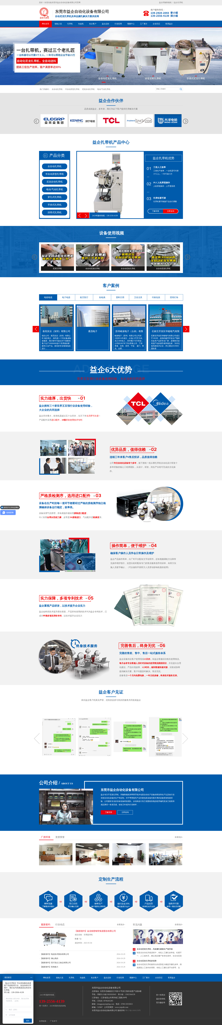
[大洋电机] (53, 120)
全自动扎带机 (57, 89)
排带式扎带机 (55, 212)
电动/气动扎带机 (103, 89)
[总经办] (92, 865)
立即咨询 (170, 211)
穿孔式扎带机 (55, 197)
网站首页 (45, 24)
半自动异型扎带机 (72, 89)
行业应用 (118, 24)
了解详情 (155, 211)
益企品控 (105, 24)
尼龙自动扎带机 (88, 89)
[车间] (165, 865)
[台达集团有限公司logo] (168, 120)
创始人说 (58, 24)
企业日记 (156, 24)
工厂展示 (143, 24)
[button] (104, 82)
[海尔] (82, 120)
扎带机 (70, 24)
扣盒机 (81, 24)
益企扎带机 (178, 2)
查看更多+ (179, 837)
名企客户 (92, 24)
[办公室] (55, 865)
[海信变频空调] (111, 120)
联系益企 (169, 24)
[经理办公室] (129, 865)
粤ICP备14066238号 (133, 1010)
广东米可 (53, 1021)
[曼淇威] (139, 120)
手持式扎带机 (55, 205)
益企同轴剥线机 (165, 2)
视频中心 (131, 24)
